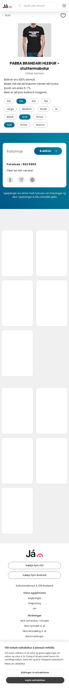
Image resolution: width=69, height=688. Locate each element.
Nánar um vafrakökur (15, 663)
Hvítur (39, 117)
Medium (27, 109)
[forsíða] (7, 6)
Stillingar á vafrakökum (35, 672)
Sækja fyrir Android (34, 575)
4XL (34, 101)
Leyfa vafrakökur (35, 680)
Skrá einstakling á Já (34, 631)
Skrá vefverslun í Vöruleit (34, 620)
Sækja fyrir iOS (34, 565)
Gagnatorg (34, 603)
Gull (9, 124)
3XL (21, 101)
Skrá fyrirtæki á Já (34, 626)
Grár (25, 117)
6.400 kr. (46, 151)
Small (43, 109)
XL (56, 109)
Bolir (8, 15)
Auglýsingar (34, 598)
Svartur (40, 124)
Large (10, 109)
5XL (46, 101)
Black (10, 117)
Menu (64, 5)
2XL (9, 101)
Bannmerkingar (34, 636)
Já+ (34, 608)
